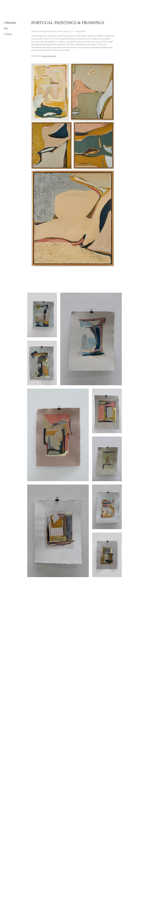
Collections (10, 22)
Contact (8, 34)
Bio (6, 28)
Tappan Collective (49, 55)
